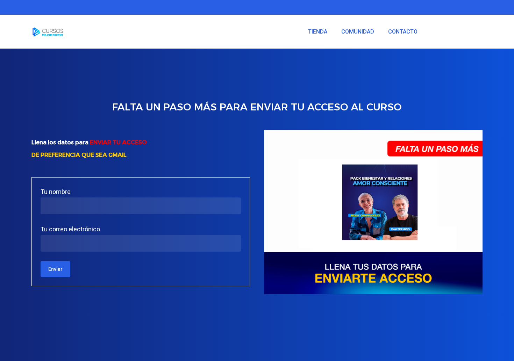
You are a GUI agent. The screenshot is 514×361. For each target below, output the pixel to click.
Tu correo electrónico (70, 229)
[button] (501, 3)
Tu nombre (56, 191)
